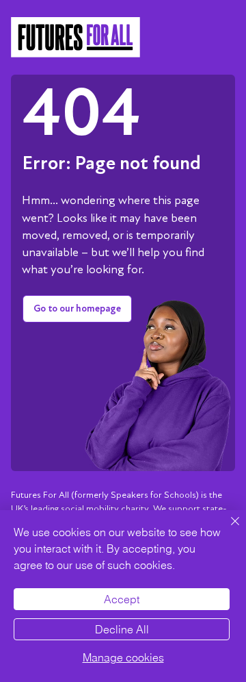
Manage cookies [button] (123, 657)
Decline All (122, 629)
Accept (121, 599)
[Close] (226, 529)
